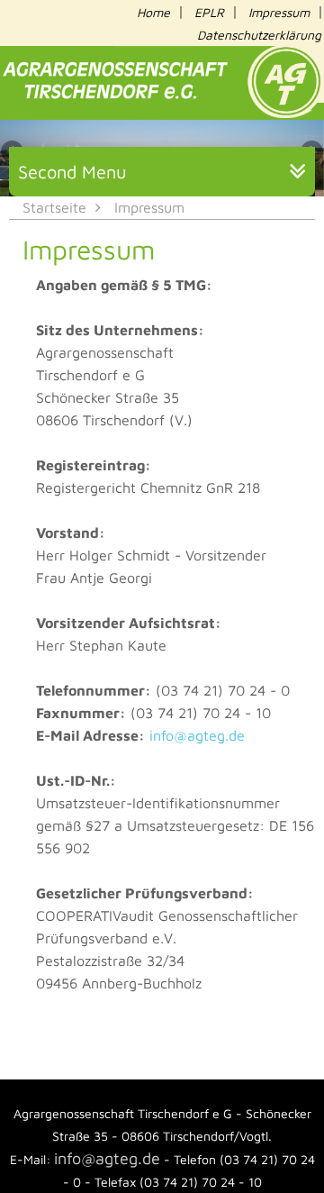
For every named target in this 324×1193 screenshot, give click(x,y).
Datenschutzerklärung (259, 34)
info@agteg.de (197, 735)
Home (153, 12)
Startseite (54, 207)
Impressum (279, 12)
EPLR (209, 12)
